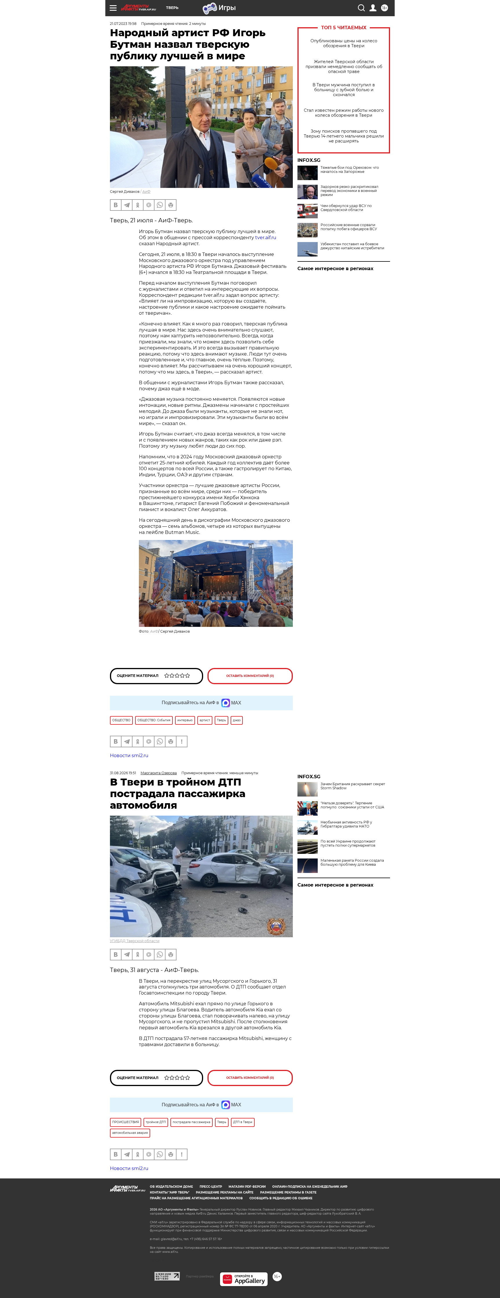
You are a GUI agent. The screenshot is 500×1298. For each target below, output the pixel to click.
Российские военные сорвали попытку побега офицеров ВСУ (349, 227)
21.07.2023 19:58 (123, 23)
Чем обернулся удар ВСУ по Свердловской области (346, 208)
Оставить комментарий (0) (250, 676)
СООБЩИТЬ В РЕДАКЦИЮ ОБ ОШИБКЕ (280, 1198)
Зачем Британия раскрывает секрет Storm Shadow (353, 786)
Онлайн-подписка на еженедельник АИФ (310, 1187)
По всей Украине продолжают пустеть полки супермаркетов (348, 843)
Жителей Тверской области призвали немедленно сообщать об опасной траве (344, 66)
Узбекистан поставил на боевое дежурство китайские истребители (352, 246)
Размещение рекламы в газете (288, 1192)
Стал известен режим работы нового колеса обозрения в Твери (344, 113)
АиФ (146, 191)
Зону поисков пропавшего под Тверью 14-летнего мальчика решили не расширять (344, 136)
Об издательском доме (171, 1187)
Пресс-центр (211, 1187)
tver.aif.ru (265, 237)
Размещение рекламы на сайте (224, 1192)
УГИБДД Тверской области (134, 941)
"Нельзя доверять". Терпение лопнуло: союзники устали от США (352, 805)
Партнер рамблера (200, 1276)
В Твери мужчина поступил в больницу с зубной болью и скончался (343, 90)
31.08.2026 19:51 (123, 773)
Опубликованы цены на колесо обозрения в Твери (343, 43)
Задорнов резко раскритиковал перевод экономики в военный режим (349, 191)
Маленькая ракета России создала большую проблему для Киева (352, 862)
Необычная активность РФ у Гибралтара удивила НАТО (346, 824)
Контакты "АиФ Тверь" (169, 1192)
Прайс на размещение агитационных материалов (196, 1198)
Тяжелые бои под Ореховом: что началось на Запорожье (350, 170)
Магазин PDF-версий (247, 1187)
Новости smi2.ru (129, 755)
